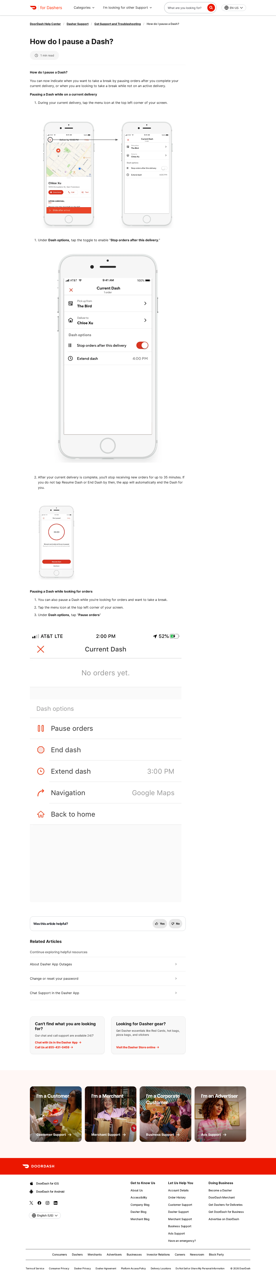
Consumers (59, 1254)
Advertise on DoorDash (224, 1219)
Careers (180, 1254)
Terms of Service (35, 1268)
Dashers (77, 1254)
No (178, 923)
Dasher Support (77, 23)
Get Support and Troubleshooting (117, 23)
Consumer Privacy (59, 1268)
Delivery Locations (161, 1268)
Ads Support (176, 1233)
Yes (162, 923)
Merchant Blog (140, 1219)
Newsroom (197, 1254)
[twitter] (31, 1204)
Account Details (178, 1190)
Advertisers (114, 1254)
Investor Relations (158, 1254)
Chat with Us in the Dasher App (56, 1042)
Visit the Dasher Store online (135, 1047)
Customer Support (180, 1204)
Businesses (134, 1254)
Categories (82, 7)
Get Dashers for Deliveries (225, 1204)
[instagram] (47, 1204)
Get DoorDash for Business (226, 1211)
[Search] (211, 8)
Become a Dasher (220, 1190)
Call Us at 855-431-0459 (52, 1047)
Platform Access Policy (133, 1268)
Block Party (216, 1254)
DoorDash (244, 1268)
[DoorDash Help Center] (38, 1166)
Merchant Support (180, 1219)
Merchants (95, 1254)
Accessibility (139, 1197)
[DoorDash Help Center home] (33, 8)
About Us (137, 1190)
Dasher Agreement (106, 1268)
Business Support (179, 1226)
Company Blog (140, 1204)
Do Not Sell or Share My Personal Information (200, 1268)
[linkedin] (55, 1204)
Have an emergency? (182, 1240)
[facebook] (39, 1204)
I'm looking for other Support (125, 7)
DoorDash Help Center (45, 23)
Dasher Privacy (82, 1268)
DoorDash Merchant (222, 1197)
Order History (177, 1197)
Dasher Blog (138, 1211)
